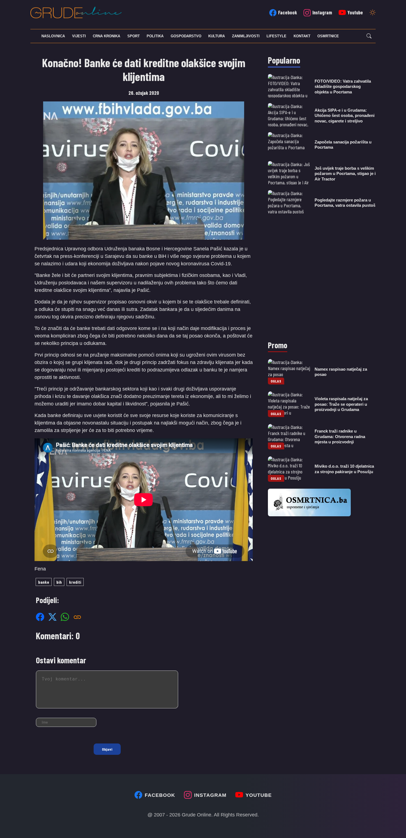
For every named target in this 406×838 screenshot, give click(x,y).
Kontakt (302, 36)
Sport (133, 36)
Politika (155, 36)
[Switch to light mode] (373, 13)
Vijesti (79, 36)
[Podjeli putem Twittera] (52, 617)
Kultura (216, 36)
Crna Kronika (106, 36)
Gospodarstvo (186, 36)
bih (59, 582)
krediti (75, 582)
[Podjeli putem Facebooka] (40, 617)
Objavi (107, 749)
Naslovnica (53, 36)
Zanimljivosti (246, 36)
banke (43, 582)
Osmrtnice (328, 36)
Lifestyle (276, 36)
